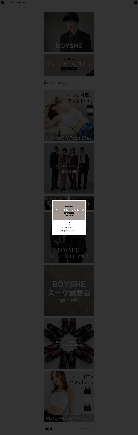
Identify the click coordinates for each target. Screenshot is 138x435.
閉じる (85, 198)
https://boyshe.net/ (69, 228)
